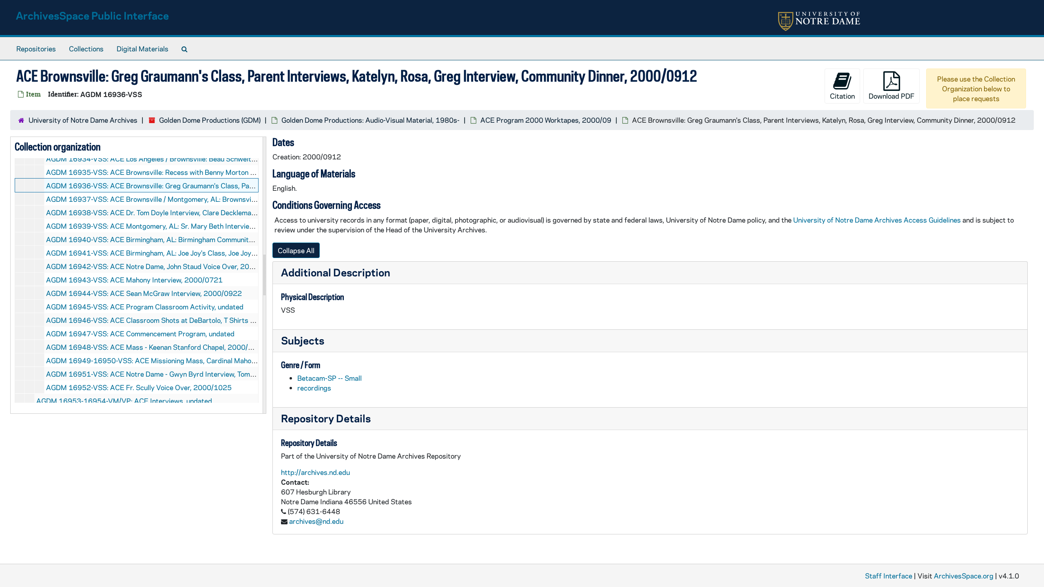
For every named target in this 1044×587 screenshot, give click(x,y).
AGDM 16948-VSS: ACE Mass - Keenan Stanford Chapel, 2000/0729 (156, 346)
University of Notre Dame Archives (83, 119)
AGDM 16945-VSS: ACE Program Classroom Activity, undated (144, 306)
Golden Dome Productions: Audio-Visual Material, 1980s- (370, 119)
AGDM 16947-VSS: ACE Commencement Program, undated (140, 333)
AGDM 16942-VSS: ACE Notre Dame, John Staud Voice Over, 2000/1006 (162, 266)
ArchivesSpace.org (963, 575)
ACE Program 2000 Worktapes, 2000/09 (545, 119)
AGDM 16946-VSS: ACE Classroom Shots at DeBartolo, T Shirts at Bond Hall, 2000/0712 (187, 320)
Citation (842, 95)
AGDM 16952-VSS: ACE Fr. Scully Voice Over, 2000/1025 (139, 387)
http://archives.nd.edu (315, 472)
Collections (86, 48)
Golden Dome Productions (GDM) (210, 119)
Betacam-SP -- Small (329, 377)
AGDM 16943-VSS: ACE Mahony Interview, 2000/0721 (134, 279)
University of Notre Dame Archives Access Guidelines (877, 219)
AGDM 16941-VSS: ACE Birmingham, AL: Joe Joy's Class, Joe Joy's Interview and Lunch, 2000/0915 (204, 252)
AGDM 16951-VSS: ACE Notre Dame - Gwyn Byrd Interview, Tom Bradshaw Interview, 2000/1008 (200, 373)
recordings (314, 387)
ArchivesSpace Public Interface (92, 15)
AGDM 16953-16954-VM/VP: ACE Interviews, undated (124, 400)
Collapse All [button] (296, 250)
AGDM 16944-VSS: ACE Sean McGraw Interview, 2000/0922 (144, 293)
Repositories (36, 48)
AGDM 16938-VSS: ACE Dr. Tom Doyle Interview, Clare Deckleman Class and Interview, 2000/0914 (202, 212)
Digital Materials (142, 48)
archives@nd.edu (316, 520)
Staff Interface (888, 575)
